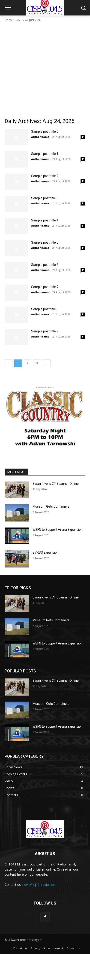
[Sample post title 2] (16, 182)
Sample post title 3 (44, 198)
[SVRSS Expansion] (17, 558)
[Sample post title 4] (16, 226)
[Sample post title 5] (16, 248)
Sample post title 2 (44, 176)
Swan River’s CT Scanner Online (56, 483)
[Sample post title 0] (16, 137)
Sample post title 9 (44, 331)
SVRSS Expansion (46, 552)
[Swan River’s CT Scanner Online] (17, 490)
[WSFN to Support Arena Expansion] (17, 536)
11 (83, 136)
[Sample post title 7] (16, 293)
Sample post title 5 (44, 242)
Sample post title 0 (44, 131)
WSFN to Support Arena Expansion (58, 529)
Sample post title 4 (44, 220)
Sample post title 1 (44, 154)
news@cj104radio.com (39, 884)
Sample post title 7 (44, 287)
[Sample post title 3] (16, 204)
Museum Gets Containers (51, 506)
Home (9, 20)
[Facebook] (44, 916)
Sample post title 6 (44, 265)
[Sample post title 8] (16, 315)
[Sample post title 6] (16, 270)
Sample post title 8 (44, 309)
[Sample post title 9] (16, 337)
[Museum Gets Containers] (17, 512)
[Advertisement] (45, 70)
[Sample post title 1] (16, 159)
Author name (40, 136)
